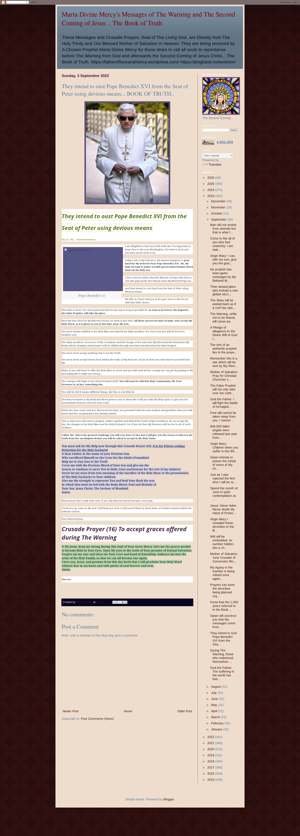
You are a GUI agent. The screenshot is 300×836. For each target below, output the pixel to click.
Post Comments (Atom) (97, 718)
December (218, 201)
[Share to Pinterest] (125, 602)
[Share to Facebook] (122, 602)
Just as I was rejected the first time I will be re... (223, 478)
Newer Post (70, 711)
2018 (211, 761)
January (217, 729)
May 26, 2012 (68, 239)
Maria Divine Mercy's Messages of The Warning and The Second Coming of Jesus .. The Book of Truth (148, 18)
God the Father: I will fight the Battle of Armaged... (224, 402)
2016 (211, 773)
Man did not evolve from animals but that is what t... (223, 228)
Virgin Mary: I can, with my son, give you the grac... (223, 259)
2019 (211, 755)
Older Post (184, 711)
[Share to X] (119, 602)
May (214, 705)
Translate (215, 164)
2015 (211, 779)
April (214, 711)
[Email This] (113, 602)
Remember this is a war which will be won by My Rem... (224, 362)
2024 (211, 190)
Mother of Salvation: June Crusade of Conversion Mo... (224, 557)
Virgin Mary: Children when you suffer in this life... (224, 447)
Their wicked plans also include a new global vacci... (224, 290)
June (215, 699)
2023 (211, 196)
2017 (211, 767)
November (218, 207)
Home (128, 711)
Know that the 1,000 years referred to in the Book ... (224, 605)
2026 (211, 177)
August (216, 686)
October (217, 213)
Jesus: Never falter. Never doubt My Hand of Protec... (223, 509)
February (218, 723)
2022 (211, 737)
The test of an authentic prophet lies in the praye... (223, 348)
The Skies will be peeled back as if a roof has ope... (223, 304)
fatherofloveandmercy (86, 239)
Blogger (168, 799)
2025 (211, 183)
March (216, 717)
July (214, 692)
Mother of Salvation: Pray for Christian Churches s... (224, 375)
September (219, 219)
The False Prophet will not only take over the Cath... (223, 389)
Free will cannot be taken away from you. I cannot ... (223, 416)
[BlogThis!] (116, 602)
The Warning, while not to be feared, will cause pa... (223, 317)
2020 (211, 749)
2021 (211, 743)
